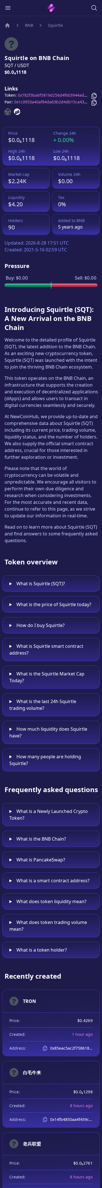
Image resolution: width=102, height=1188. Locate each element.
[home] (51, 7)
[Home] (7, 25)
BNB (29, 25)
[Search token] (94, 8)
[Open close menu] (8, 8)
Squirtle (55, 25)
